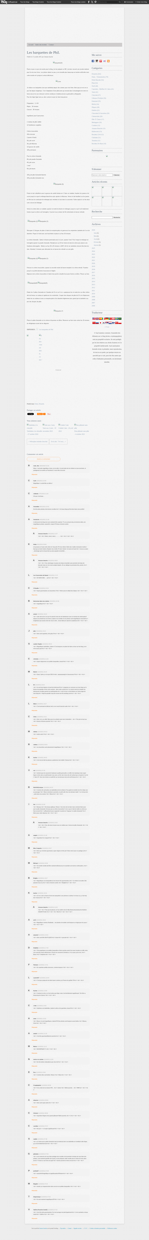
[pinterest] (95, 2)
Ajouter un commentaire (43, 459)
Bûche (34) (95, 104)
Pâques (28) (95, 107)
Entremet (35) (96, 101)
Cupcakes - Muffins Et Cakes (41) (103, 89)
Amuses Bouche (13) (98, 128)
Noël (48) (95, 86)
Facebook (93, 61)
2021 (93, 260)
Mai (95, 236)
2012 (93, 287)
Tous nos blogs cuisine (78, 2)
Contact (51, 45)
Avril (95, 239)
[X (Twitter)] (92, 2)
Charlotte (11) (96, 137)
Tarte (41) (95, 92)
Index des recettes (41, 45)
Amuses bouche (43, 1228)
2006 (93, 306)
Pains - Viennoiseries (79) (100, 77)
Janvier (96, 245)
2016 (93, 275)
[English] (97, 319)
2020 (93, 263)
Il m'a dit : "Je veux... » (58, 441)
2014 (93, 281)
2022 (93, 257)
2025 (93, 248)
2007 (93, 303)
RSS (108, 61)
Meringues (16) (97, 122)
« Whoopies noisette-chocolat (37, 441)
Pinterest (100, 61)
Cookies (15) (96, 125)
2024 (93, 251)
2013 (93, 284)
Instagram (97, 61)
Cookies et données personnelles (97, 1228)
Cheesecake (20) (97, 116)
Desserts (41, 404)
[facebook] (88, 2)
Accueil (30, 45)
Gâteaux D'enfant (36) (99, 98)
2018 (93, 269)
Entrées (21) (96, 110)
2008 (93, 300)
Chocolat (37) (96, 95)
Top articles (63, 1228)
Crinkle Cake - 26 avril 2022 (65, 429)
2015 (93, 278)
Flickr (104, 61)
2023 (93, 254)
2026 (93, 230)
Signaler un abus (78, 1228)
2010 (93, 293)
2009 (93, 297)
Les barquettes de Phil (46, 329)
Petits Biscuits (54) (98, 80)
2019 (93, 266)
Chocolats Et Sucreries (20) (100, 113)
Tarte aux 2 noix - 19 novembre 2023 (49, 429)
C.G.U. (86, 1228)
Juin (95, 233)
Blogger (107, 326)
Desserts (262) (96, 74)
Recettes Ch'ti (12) (98, 134)
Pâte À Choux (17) (98, 119)
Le (105, 326)
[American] (94, 319)
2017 (93, 272)
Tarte (36, 404)
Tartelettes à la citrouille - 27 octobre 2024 (34, 432)
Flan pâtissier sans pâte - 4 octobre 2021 (81, 432)
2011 (93, 290)
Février (96, 242)
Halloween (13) (97, 131)
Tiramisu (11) (96, 140)
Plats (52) (95, 83)
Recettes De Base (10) (99, 143)
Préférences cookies (112, 1228)
